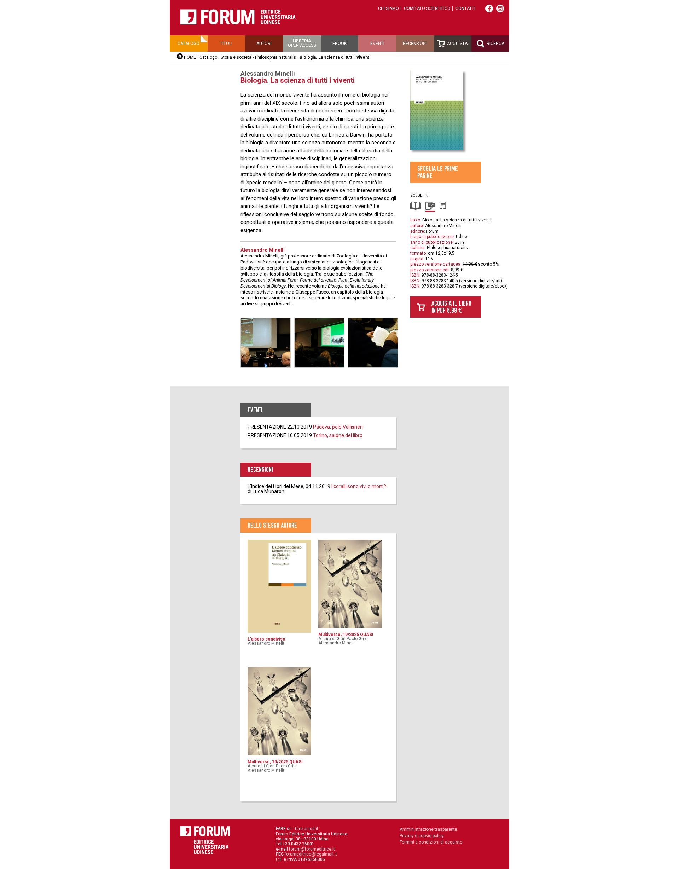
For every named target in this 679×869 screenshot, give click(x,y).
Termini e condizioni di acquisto (431, 842)
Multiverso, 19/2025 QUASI (345, 634)
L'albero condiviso (266, 639)
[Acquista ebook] (443, 208)
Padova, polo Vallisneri (338, 427)
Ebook (339, 43)
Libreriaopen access (302, 43)
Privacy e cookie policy (422, 835)
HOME (190, 57)
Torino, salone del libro (337, 435)
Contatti (465, 8)
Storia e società (236, 57)
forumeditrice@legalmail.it (311, 854)
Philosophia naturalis (275, 57)
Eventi (377, 43)
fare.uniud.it (306, 828)
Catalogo (188, 43)
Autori (264, 43)
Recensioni (415, 43)
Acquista (457, 43)
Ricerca (495, 43)
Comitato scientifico (427, 8)
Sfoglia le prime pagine (437, 172)
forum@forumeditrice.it (312, 849)
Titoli (226, 43)
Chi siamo (388, 8)
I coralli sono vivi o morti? (358, 486)
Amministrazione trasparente (428, 829)
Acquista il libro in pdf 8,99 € (451, 307)
